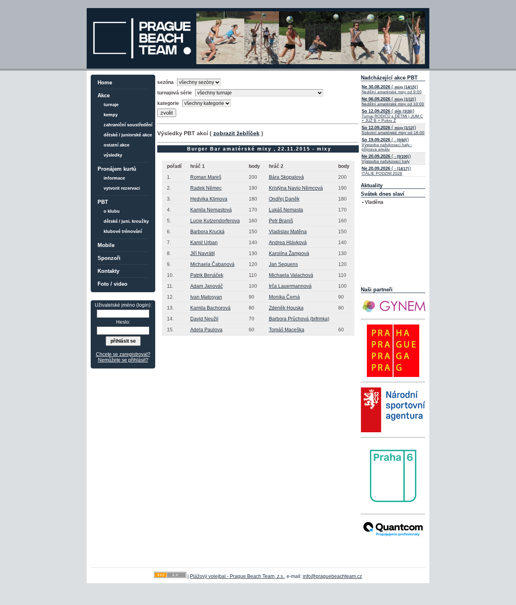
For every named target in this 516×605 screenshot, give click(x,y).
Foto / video (112, 284)
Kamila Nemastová (211, 210)
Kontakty (108, 271)
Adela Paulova (206, 330)
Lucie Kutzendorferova (215, 221)
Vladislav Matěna (288, 231)
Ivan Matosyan (206, 297)
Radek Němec (206, 188)
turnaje (111, 104)
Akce (104, 95)
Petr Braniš (281, 221)
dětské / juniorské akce (128, 134)
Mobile (106, 245)
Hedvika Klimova (208, 199)
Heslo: (123, 322)
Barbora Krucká (207, 231)
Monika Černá (284, 297)
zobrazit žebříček (236, 133)
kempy (111, 114)
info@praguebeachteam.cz (332, 576)
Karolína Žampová (289, 253)
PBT (103, 202)
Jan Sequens (283, 264)
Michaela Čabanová (212, 264)
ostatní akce (116, 144)
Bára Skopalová (286, 177)
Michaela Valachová (291, 275)
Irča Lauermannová (290, 286)
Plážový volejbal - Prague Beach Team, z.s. (237, 576)
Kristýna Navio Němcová (296, 188)
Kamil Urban (204, 242)
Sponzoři (109, 258)
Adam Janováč (206, 286)
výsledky (113, 155)
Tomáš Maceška (286, 330)
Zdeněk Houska (286, 308)
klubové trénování (123, 231)
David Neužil (204, 319)
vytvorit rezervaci (122, 188)
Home (105, 83)
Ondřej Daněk (284, 199)
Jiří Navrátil (202, 253)
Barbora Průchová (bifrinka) (299, 319)
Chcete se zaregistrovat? (123, 354)
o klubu (112, 211)
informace (114, 178)
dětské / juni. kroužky (126, 221)
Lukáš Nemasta (286, 210)
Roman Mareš (205, 177)
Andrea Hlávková (288, 242)
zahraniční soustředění (128, 124)
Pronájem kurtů (117, 169)
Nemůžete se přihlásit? (123, 360)
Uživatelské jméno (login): (123, 305)
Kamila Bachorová (210, 308)
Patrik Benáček (206, 275)
